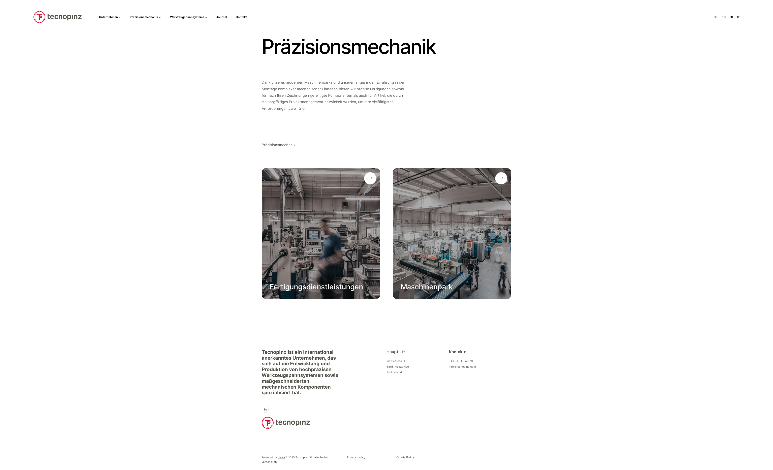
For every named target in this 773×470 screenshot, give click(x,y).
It (738, 17)
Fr (731, 17)
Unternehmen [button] (108, 17)
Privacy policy (356, 457)
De (716, 17)
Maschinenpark (427, 286)
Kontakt (241, 17)
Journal (221, 17)
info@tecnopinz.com (462, 366)
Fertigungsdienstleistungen (316, 286)
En (723, 17)
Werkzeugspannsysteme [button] (187, 17)
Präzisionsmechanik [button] (144, 17)
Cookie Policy (405, 457)
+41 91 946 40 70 (461, 361)
